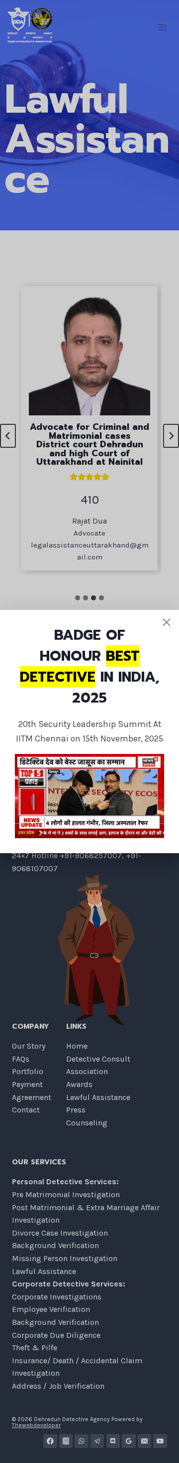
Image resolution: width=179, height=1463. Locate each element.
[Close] (166, 622)
